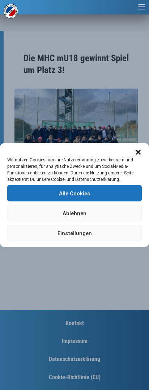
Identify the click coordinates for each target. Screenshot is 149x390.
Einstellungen (75, 233)
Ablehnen (74, 213)
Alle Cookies (74, 193)
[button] (138, 152)
